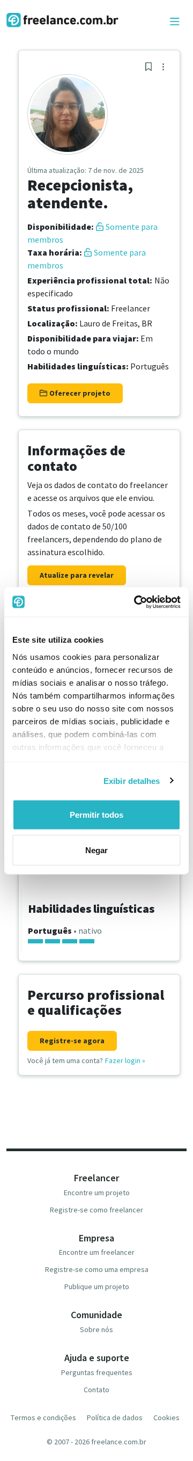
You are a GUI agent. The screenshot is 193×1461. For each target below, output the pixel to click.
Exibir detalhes (131, 780)
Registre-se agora (72, 1040)
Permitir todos (96, 814)
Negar (96, 849)
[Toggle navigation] (175, 22)
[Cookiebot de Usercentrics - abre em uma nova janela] (136, 602)
